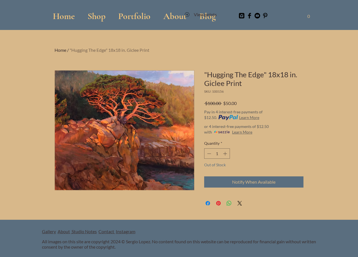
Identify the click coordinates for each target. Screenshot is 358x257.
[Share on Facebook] (207, 203)
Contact (106, 231)
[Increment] (225, 153)
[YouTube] (257, 15)
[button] (134, 13)
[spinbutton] (217, 153)
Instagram (125, 231)
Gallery (49, 231)
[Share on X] (239, 203)
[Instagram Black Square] (241, 15)
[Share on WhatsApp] (229, 203)
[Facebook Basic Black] (249, 15)
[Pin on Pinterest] (218, 203)
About (64, 231)
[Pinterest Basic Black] (265, 15)
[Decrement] (208, 153)
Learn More (249, 117)
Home (60, 50)
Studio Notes (84, 231)
